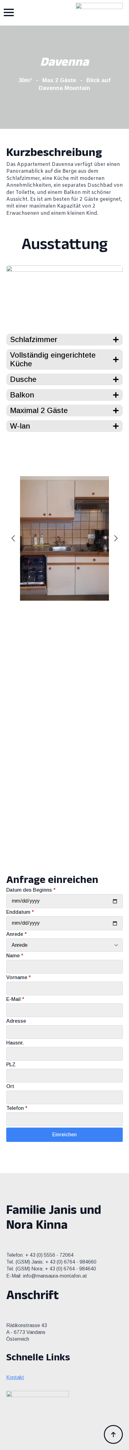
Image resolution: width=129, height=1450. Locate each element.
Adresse (16, 1021)
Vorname (18, 977)
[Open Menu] (9, 12)
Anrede (16, 934)
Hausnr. (15, 1042)
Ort (10, 1086)
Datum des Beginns (30, 890)
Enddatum (20, 912)
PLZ (11, 1064)
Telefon (16, 1108)
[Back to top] (113, 1434)
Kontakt (15, 1377)
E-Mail (15, 999)
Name (14, 955)
